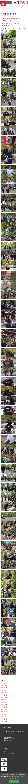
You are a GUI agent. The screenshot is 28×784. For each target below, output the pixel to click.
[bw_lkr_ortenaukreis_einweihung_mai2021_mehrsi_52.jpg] (8, 526)
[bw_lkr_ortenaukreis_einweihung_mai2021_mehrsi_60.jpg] (8, 603)
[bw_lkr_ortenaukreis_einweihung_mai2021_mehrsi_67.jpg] (8, 670)
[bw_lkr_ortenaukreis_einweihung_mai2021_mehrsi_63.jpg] (8, 632)
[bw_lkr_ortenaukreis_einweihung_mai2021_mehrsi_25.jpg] (8, 265)
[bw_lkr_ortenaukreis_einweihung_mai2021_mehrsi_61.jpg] (8, 612)
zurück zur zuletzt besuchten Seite (11, 18)
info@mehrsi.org (10, 740)
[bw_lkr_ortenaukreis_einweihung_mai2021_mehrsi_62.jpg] (8, 622)
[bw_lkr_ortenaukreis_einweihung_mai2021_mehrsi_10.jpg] (8, 121)
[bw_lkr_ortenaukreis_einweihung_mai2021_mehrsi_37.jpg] (8, 381)
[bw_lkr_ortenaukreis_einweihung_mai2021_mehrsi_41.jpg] (8, 420)
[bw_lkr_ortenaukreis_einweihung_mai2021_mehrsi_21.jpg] (8, 227)
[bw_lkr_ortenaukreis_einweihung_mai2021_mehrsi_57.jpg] (8, 574)
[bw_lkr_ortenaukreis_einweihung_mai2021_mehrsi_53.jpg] (8, 535)
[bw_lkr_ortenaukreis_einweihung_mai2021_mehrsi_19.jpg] (8, 207)
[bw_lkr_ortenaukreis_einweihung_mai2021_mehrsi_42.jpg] (8, 429)
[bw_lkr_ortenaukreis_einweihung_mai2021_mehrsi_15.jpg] (8, 169)
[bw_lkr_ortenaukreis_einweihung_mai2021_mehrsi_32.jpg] (8, 333)
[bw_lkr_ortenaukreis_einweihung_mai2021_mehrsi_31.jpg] (8, 323)
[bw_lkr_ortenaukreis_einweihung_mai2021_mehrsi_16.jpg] (8, 178)
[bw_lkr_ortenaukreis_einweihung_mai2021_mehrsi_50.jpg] (8, 506)
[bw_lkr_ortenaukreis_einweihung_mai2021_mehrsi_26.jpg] (8, 275)
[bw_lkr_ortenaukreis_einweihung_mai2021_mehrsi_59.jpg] (8, 593)
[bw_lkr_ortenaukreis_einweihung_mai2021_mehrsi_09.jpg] (8, 111)
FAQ (5, 751)
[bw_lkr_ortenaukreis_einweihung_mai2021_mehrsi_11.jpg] (8, 130)
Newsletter (6, 748)
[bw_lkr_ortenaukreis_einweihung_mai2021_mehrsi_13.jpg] (8, 150)
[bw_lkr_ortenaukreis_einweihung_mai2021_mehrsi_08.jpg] (8, 101)
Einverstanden (14, 782)
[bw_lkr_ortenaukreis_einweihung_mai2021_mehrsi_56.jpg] (8, 564)
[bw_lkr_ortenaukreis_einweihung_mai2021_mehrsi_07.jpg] (8, 92)
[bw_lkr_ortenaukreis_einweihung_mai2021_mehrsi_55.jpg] (8, 555)
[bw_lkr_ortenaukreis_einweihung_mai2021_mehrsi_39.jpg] (8, 400)
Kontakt (5, 750)
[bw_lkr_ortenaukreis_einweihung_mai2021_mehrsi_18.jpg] (8, 198)
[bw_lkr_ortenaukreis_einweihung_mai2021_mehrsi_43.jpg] (8, 439)
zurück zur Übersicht (8, 20)
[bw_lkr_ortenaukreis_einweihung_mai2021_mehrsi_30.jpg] (8, 313)
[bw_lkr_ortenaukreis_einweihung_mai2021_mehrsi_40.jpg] (8, 410)
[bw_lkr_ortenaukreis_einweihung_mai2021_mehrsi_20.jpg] (8, 217)
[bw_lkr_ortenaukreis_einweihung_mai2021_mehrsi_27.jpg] (8, 285)
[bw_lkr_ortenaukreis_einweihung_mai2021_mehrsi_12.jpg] (8, 140)
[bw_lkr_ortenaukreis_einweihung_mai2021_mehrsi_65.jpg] (8, 651)
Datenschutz (13, 778)
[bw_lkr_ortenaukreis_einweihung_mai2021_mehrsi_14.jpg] (8, 159)
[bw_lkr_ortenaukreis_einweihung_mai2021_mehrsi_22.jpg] (8, 236)
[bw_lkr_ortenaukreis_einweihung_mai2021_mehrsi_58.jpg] (8, 583)
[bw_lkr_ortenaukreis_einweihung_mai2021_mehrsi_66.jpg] (8, 661)
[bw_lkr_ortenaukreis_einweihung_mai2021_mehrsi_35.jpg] (8, 362)
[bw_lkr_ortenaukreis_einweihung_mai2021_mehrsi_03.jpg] (8, 53)
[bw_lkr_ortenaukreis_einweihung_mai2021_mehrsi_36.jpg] (8, 371)
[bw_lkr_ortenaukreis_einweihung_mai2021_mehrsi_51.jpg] (8, 516)
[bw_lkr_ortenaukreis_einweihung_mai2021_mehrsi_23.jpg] (8, 246)
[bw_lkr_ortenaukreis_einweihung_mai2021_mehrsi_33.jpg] (8, 342)
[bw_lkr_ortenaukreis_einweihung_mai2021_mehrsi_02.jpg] (8, 43)
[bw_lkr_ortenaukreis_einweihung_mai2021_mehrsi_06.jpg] (8, 82)
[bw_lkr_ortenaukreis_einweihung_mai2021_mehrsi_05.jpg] (8, 72)
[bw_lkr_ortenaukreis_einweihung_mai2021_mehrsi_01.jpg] (8, 34)
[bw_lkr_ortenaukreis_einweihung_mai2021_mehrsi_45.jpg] (8, 458)
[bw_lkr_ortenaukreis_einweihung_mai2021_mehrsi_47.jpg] (8, 477)
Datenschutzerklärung (9, 753)
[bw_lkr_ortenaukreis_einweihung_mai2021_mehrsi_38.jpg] (8, 391)
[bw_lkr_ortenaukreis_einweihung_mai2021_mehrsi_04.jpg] (8, 63)
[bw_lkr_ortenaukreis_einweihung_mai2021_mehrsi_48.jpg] (8, 487)
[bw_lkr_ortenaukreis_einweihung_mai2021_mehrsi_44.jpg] (8, 448)
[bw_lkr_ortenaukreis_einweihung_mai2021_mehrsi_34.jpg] (8, 352)
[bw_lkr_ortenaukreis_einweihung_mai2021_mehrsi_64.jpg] (8, 641)
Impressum (6, 755)
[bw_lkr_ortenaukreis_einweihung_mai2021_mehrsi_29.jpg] (8, 304)
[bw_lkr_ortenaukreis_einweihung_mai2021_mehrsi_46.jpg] (8, 468)
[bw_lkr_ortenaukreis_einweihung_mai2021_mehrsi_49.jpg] (8, 497)
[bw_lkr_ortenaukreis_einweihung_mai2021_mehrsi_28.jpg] (8, 294)
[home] (19, 2)
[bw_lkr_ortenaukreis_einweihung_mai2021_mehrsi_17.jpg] (8, 188)
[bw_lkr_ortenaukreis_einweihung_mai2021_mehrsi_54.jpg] (8, 545)
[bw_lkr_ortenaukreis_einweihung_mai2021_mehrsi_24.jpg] (8, 256)
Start (5, 746)
